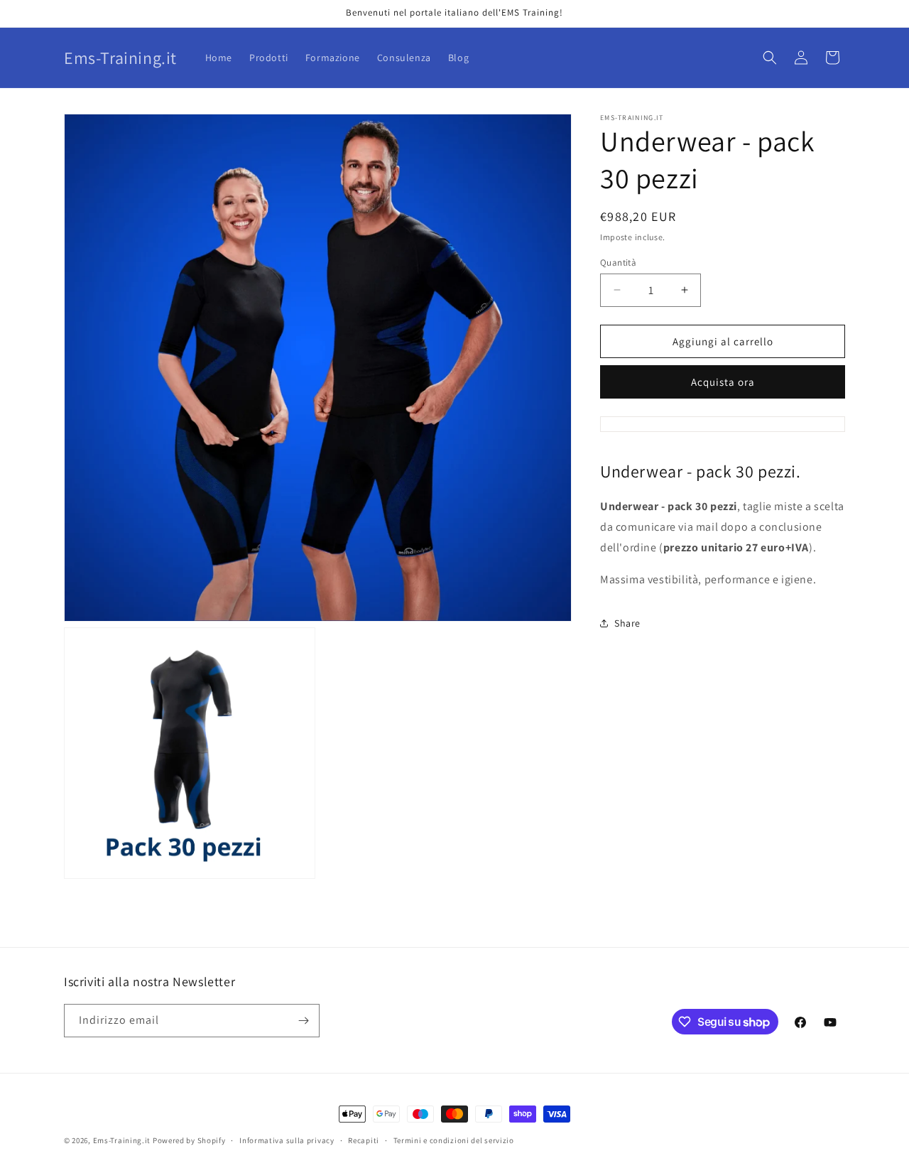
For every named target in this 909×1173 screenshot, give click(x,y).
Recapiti (363, 1140)
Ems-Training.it (122, 1140)
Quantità (618, 262)
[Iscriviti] (303, 1020)
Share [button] (627, 623)
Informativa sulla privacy (286, 1140)
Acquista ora (723, 382)
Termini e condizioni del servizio (453, 1140)
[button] (769, 57)
